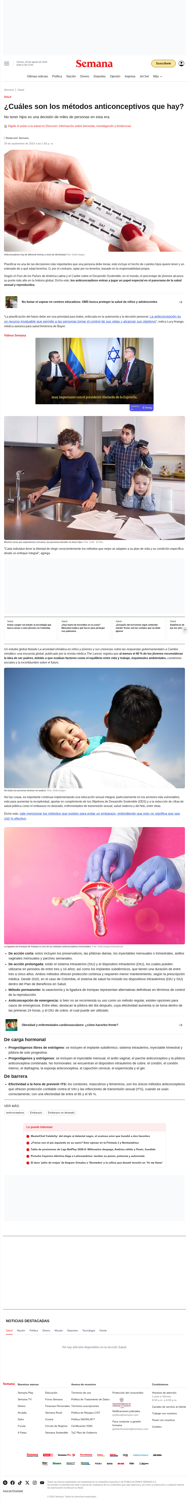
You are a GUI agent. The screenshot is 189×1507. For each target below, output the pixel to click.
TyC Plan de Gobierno (84, 1432)
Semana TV (25, 1399)
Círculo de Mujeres (56, 1425)
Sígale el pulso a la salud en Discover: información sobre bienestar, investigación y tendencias (69, 126)
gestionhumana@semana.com (130, 1428)
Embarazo (36, 1112)
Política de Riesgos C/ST (85, 1412)
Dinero (21, 1406)
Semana (9, 89)
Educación (51, 1392)
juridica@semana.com (125, 1414)
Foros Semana (54, 1399)
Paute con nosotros (163, 1420)
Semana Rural (53, 1412)
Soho (21, 1419)
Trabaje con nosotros (164, 1413)
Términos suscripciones (85, 1406)
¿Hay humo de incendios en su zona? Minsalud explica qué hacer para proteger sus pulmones (83, 628)
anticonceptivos (15, 1112)
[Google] (5, 1482)
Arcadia (22, 1412)
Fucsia (21, 1425)
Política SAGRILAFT (83, 1419)
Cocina (49, 1419)
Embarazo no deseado (61, 1112)
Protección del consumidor (127, 1392)
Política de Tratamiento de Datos (90, 1399)
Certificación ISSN (81, 1425)
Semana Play (25, 1392)
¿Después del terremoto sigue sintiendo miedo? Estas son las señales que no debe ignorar (138, 628)
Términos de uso (81, 1392)
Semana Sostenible (56, 1432)
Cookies (156, 1426)
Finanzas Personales (57, 1406)
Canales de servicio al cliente (169, 1406)
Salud (21, 89)
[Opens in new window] (12, 1482)
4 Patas (22, 1432)
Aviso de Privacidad (17, 1491)
